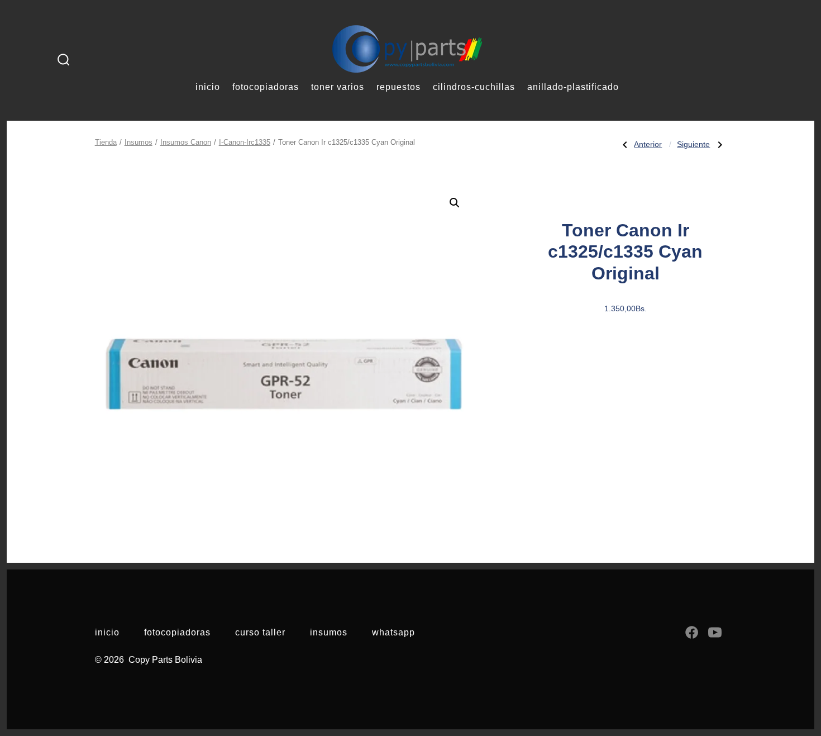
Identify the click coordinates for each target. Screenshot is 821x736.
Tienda (106, 142)
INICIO (207, 87)
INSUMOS (328, 632)
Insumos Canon (185, 142)
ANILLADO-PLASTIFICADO (573, 87)
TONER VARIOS (337, 87)
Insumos (138, 142)
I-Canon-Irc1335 (244, 142)
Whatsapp (393, 632)
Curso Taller (260, 632)
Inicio (107, 632)
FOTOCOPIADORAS (265, 87)
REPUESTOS (398, 87)
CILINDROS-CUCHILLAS (474, 87)
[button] (455, 203)
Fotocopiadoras (177, 632)
